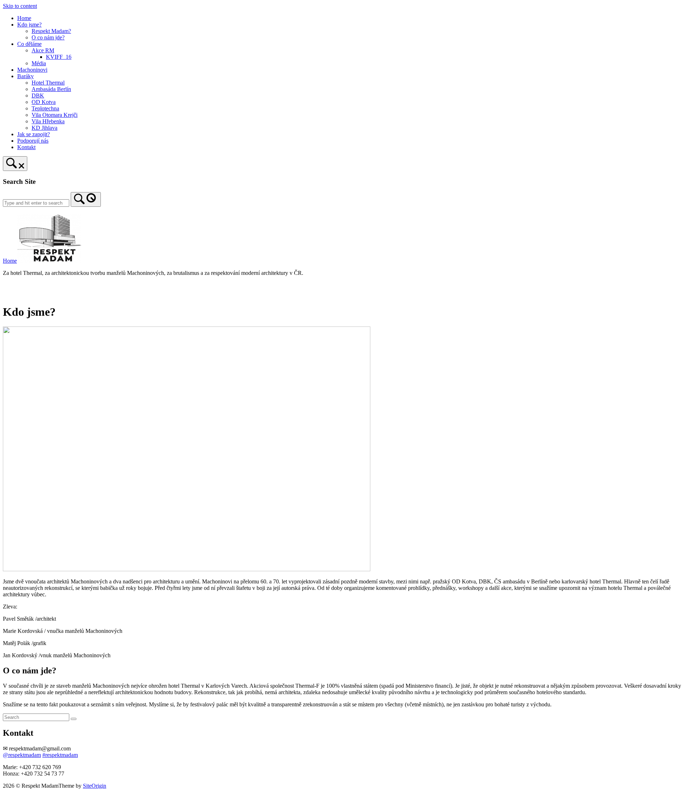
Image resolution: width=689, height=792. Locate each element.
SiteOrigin (94, 786)
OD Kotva (44, 102)
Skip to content (20, 6)
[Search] (86, 199)
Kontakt (26, 147)
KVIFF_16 (58, 57)
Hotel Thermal (48, 83)
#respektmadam (60, 755)
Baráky (25, 76)
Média (39, 63)
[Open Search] (15, 163)
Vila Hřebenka (48, 121)
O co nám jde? (48, 37)
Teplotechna (45, 108)
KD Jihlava (44, 128)
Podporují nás (32, 141)
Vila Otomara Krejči (55, 115)
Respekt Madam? (51, 31)
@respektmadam (22, 755)
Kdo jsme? (29, 25)
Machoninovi (32, 70)
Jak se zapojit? (33, 134)
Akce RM (43, 50)
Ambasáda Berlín (51, 89)
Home (24, 18)
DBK (38, 95)
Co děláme (29, 44)
